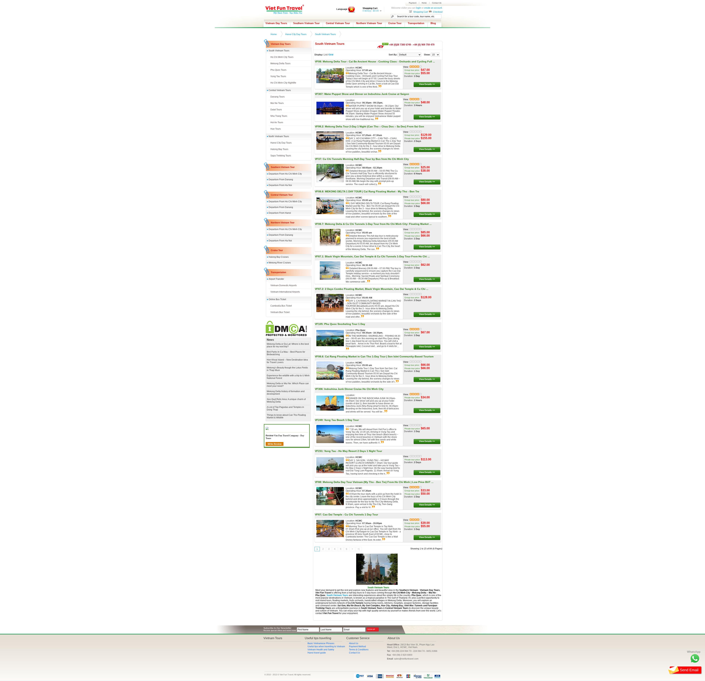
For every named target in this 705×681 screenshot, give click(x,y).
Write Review (274, 444)
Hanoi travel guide (317, 652)
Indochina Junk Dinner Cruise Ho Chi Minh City (354, 388)
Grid (331, 54)
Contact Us (436, 3)
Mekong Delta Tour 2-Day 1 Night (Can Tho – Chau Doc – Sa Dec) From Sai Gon (374, 126)
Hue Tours (275, 129)
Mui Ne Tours (277, 103)
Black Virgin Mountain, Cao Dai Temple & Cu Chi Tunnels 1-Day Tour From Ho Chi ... (377, 256)
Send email (689, 670)
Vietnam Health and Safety (321, 649)
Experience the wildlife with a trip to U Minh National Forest (288, 376)
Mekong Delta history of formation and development (286, 392)
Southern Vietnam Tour (306, 23)
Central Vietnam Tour (338, 23)
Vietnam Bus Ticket (280, 312)
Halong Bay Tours (279, 149)
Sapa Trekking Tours (280, 155)
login (418, 8)
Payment (412, 3)
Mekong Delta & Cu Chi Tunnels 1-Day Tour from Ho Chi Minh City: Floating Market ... (378, 223)
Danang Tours (277, 96)
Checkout (437, 12)
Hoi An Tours (276, 122)
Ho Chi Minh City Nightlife (283, 82)
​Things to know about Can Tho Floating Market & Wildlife (286, 416)
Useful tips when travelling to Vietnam (326, 646)
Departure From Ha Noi (280, 185)
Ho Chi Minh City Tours (281, 57)
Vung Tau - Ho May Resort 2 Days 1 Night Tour (353, 451)
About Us (353, 643)
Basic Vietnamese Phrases (321, 643)
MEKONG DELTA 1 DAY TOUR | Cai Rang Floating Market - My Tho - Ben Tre (372, 191)
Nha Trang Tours (278, 116)
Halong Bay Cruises (279, 257)
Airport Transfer (276, 279)
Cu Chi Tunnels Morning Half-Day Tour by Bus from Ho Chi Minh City (366, 158)
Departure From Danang (281, 179)
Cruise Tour (395, 23)
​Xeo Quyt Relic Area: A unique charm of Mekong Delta (286, 400)
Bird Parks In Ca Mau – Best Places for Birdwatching (286, 353)
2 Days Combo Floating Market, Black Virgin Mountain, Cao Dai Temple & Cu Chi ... (376, 288)
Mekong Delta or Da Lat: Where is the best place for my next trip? (288, 345)
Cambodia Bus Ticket (281, 306)
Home (424, 3)
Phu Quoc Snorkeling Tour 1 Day (344, 324)
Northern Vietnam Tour (369, 23)
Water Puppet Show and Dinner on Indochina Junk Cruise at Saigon (366, 94)
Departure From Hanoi (280, 213)
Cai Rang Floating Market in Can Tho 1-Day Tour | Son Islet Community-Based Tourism (379, 356)
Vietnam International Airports (285, 292)
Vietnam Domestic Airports (283, 285)
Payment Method (357, 646)
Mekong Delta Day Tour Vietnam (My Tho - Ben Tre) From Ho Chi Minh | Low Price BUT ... (378, 482)
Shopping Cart (420, 12)
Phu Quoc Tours (278, 70)
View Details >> (427, 84)
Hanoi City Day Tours (295, 34)
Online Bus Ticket (277, 299)
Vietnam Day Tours (276, 23)
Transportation (416, 23)
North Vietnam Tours (279, 136)
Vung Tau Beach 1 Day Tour (341, 420)
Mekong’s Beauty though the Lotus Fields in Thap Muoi (287, 369)
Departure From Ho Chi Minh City (285, 174)
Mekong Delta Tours (280, 63)
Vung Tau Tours (278, 76)
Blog (433, 23)
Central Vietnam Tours (280, 90)
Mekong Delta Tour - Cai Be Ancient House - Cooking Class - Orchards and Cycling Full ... (379, 61)
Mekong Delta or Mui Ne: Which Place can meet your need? (288, 384)
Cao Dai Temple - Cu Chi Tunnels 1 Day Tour (350, 514)
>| (358, 549)
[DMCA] (286, 335)
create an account (433, 8)
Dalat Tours (276, 109)
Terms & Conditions (358, 649)
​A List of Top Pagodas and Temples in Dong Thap (285, 408)
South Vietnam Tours (325, 34)
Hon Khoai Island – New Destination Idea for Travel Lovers (287, 361)
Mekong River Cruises (280, 262)
